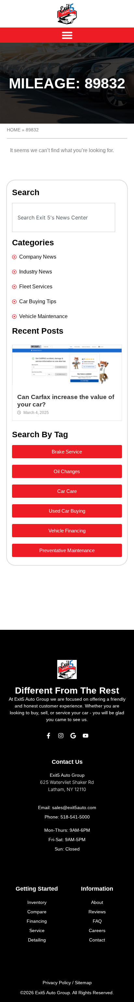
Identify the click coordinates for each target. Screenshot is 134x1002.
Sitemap (83, 982)
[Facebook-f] (48, 736)
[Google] (73, 736)
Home (13, 130)
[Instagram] (61, 736)
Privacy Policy (57, 982)
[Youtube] (85, 736)
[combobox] (63, 217)
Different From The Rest (67, 690)
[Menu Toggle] (67, 35)
